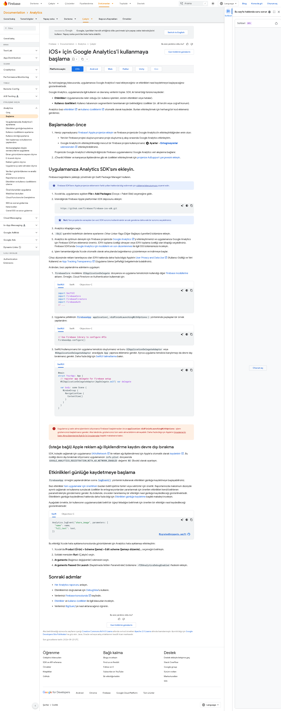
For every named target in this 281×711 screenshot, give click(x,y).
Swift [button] (72, 284)
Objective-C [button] (86, 284)
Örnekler (126, 19)
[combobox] (193, 3)
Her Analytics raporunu (67, 584)
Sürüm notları (170, 671)
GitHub (46, 676)
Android (94, 69)
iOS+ (77, 69)
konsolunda (77, 595)
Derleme (34, 3)
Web (110, 69)
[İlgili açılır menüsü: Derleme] (42, 3)
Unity (141, 69)
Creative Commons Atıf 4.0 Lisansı (97, 631)
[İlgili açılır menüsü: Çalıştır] (58, 3)
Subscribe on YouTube (113, 671)
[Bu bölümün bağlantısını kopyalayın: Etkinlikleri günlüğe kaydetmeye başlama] (138, 472)
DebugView (92, 590)
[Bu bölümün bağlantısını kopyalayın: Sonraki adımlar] (84, 577)
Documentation (14, 12)
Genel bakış (9, 19)
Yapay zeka (48, 19)
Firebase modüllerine (177, 273)
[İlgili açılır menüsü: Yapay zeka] (57, 18)
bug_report (269, 12)
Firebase (52, 44)
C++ (156, 69)
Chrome (93, 693)
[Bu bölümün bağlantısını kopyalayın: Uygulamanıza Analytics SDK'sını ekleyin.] (137, 169)
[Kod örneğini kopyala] (191, 205)
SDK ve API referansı (52, 662)
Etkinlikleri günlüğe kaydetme (130, 496)
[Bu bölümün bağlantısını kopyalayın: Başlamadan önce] (89, 125)
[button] (17, 50)
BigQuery (71, 606)
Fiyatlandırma (86, 3)
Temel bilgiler (27, 19)
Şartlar (46, 705)
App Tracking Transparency (77, 261)
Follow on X (108, 667)
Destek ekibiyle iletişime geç (177, 657)
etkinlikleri (69, 109)
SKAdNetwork (99, 453)
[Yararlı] (187, 44)
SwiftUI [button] (60, 284)
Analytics (36, 12)
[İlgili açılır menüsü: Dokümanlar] (113, 3)
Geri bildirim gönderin (179, 52)
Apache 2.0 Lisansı (143, 631)
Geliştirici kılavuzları (52, 657)
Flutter (126, 69)
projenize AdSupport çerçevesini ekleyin (158, 157)
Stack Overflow (171, 662)
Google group (170, 667)
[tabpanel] (124, 300)
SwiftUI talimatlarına (106, 356)
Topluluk (124, 3)
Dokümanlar (104, 3)
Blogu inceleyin (110, 657)
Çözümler (69, 3)
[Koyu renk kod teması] (187, 205)
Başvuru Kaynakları (108, 19)
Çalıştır (51, 3)
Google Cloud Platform (127, 693)
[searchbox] (20, 28)
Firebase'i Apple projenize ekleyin (95, 132)
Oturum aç (272, 3)
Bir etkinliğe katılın (111, 676)
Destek (141, 3)
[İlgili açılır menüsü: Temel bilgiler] (37, 18)
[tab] (61, 284)
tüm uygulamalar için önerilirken (80, 486)
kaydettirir (175, 453)
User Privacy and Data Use (150, 257)
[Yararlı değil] (192, 44)
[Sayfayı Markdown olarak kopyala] (82, 59)
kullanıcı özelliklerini (91, 109)
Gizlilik (55, 705)
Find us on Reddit (111, 662)
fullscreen (274, 12)
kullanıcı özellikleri (77, 601)
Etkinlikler (59, 601)
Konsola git (256, 3)
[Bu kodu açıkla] (182, 205)
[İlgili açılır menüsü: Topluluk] (131, 3)
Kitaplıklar (47, 671)
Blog (244, 3)
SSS (165, 681)
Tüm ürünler (148, 693)
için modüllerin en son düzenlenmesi (104, 246)
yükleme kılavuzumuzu (147, 185)
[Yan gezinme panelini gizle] (35, 706)
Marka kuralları (171, 676)
